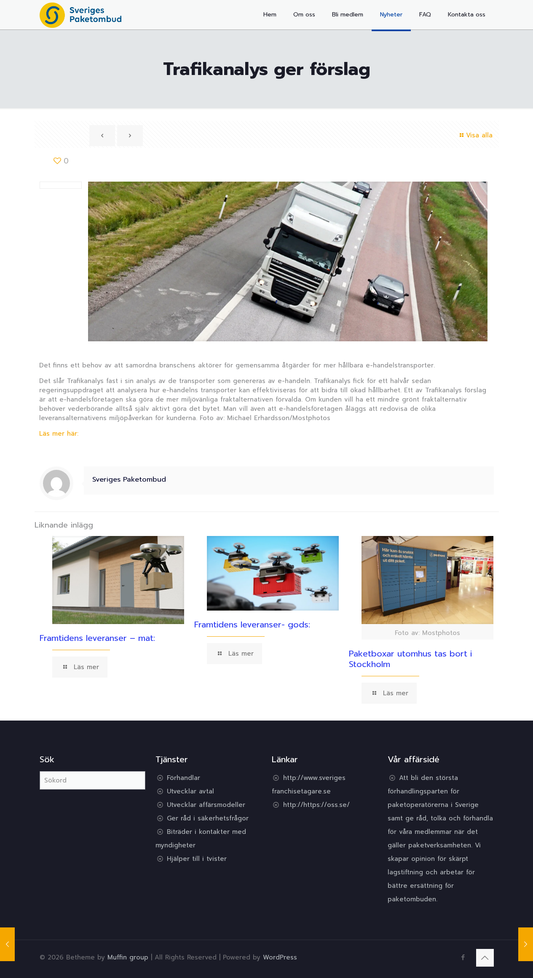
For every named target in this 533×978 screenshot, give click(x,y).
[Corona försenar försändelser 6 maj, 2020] (525, 944)
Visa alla (479, 135)
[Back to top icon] (485, 958)
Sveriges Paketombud (129, 479)
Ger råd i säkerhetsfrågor (208, 818)
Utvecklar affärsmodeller (206, 804)
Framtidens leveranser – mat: (97, 638)
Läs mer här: (58, 433)
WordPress (280, 957)
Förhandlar (183, 777)
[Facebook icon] (463, 957)
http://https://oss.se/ (316, 804)
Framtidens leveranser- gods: (252, 624)
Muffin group (127, 957)
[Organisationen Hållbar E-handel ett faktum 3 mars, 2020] (7, 944)
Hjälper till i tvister (197, 858)
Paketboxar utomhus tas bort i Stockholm (410, 658)
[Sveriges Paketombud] (81, 14)
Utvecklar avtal (190, 791)
